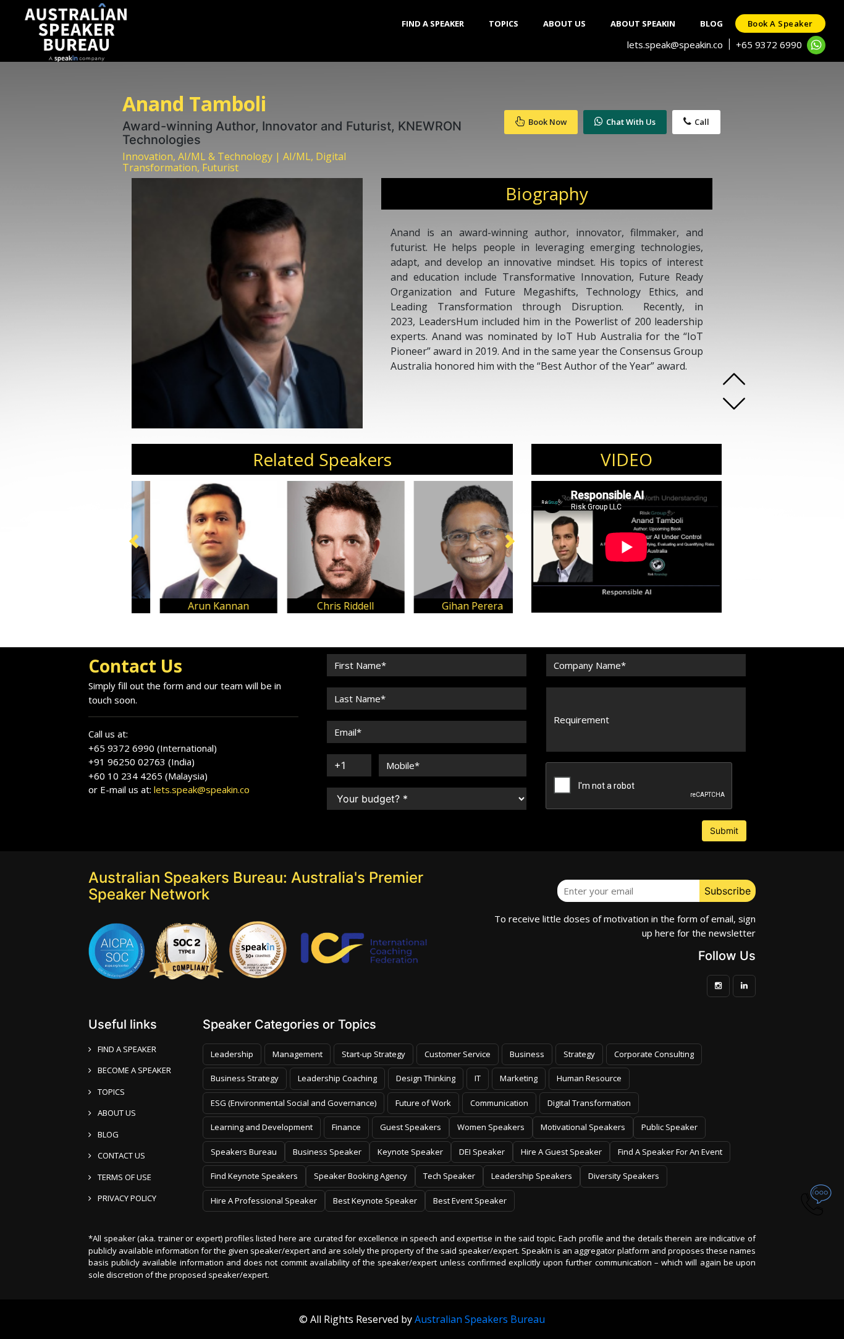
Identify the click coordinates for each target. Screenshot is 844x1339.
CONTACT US (121, 1155)
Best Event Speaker (470, 1200)
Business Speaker (327, 1151)
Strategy (579, 1054)
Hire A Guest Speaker (561, 1151)
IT (478, 1078)
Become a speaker (134, 1070)
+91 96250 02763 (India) (141, 761)
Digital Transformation (589, 1102)
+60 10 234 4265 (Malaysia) (148, 776)
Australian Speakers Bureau (480, 1319)
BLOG (108, 1134)
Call (701, 121)
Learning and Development (262, 1127)
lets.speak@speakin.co (675, 44)
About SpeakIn (642, 23)
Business (527, 1054)
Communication (499, 1102)
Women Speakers (491, 1127)
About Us (564, 23)
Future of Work (423, 1102)
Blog (711, 23)
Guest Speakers (410, 1127)
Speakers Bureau (244, 1151)
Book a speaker (780, 23)
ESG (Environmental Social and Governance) (293, 1102)
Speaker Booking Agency (360, 1175)
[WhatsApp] (816, 45)
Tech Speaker (449, 1175)
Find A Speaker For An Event (670, 1151)
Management (297, 1054)
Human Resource (589, 1078)
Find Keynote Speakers (254, 1175)
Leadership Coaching (337, 1078)
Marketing (519, 1078)
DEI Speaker (482, 1151)
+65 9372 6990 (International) (152, 748)
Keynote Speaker (410, 1151)
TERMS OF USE (124, 1177)
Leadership (232, 1054)
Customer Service (457, 1054)
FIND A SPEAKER (127, 1049)
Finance (346, 1127)
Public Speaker (669, 1127)
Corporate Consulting (654, 1054)
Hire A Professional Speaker (264, 1200)
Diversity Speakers (623, 1175)
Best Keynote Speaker (375, 1200)
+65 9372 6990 (769, 44)
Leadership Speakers (531, 1175)
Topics (503, 23)
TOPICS (111, 1091)
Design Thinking (425, 1078)
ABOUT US (117, 1112)
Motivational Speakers (583, 1127)
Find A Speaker (433, 23)
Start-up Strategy (373, 1054)
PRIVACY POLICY (127, 1198)
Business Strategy (245, 1078)
